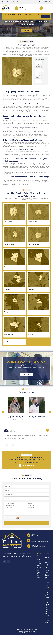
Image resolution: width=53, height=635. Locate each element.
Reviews (25, 14)
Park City (47, 611)
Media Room (38, 573)
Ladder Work (46, 565)
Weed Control (47, 578)
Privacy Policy (39, 578)
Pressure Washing (47, 561)
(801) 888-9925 (47, 9)
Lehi (46, 607)
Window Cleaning (47, 556)
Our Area (39, 565)
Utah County (46, 592)
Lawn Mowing (47, 581)
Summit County (47, 598)
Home (5, 14)
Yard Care (47, 559)
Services (39, 563)
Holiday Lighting (47, 585)
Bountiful (47, 609)
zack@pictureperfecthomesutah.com (39, 541)
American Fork (47, 605)
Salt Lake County (47, 601)
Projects (5, 17)
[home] (6, 8)
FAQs (38, 575)
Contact (30, 14)
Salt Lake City (47, 618)
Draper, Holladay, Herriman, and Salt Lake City (26, 629)
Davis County (46, 595)
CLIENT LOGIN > (47, 1)
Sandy (46, 613)
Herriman (47, 615)
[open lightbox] (16, 405)
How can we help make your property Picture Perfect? (16, 501)
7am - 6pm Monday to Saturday (38, 546)
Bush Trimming (47, 575)
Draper (46, 622)
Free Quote (26, 30)
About (9, 14)
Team (38, 561)
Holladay (47, 620)
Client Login (38, 570)
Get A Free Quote (46, 16)
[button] (14, 14)
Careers (10, 17)
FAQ (38, 14)
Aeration (47, 572)
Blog (35, 14)
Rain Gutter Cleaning (47, 569)
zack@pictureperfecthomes (27, 9)
